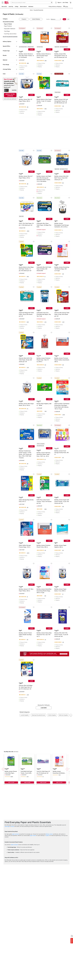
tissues (12, 826)
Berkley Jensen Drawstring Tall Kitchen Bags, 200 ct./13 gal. (61, 268)
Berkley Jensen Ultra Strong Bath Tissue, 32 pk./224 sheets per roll (60, 55)
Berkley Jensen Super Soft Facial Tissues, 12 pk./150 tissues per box (61, 501)
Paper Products (8, 26)
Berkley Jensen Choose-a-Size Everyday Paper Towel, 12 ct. (44, 55)
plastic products (14, 844)
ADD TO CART (11, 782)
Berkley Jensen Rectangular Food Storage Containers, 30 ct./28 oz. (61, 225)
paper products (15, 834)
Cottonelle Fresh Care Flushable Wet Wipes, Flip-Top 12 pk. (44, 314)
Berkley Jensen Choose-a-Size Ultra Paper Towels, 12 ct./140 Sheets (26, 55)
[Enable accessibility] (71, 936)
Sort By (48, 19)
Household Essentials (38, 10)
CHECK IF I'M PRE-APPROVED (10, 95)
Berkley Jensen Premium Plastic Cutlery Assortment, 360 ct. (61, 359)
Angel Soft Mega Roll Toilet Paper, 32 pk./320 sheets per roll (26, 314)
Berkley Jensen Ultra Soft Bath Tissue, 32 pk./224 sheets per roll (61, 178)
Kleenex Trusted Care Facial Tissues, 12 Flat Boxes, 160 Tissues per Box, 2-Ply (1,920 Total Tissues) (25, 454)
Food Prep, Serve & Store (10, 33)
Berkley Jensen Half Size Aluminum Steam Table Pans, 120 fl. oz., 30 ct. (43, 454)
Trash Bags (7, 31)
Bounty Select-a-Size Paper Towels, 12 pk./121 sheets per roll (44, 101)
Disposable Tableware (9, 28)
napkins (47, 835)
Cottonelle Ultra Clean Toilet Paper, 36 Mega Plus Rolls (44, 225)
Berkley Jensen (49, 834)
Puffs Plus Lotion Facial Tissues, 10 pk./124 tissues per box (44, 501)
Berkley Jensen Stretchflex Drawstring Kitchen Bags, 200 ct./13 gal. (44, 590)
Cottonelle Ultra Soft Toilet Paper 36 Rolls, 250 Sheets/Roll (44, 268)
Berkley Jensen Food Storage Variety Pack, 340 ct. (61, 452)
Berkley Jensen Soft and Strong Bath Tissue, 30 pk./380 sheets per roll (61, 101)
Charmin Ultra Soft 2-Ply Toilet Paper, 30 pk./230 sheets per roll (25, 359)
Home (31, 10)
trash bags (7, 826)
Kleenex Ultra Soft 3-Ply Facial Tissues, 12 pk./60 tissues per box (61, 634)
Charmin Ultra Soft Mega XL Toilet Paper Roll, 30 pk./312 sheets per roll (25, 687)
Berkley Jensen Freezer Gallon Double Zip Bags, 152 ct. (25, 634)
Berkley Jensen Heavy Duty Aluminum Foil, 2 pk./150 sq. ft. (44, 634)
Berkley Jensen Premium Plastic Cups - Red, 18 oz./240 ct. (43, 359)
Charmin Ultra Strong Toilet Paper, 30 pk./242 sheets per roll (61, 314)
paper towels (33, 835)
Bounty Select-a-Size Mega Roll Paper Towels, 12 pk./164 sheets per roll (26, 268)
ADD (32, 49)
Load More (44, 707)
